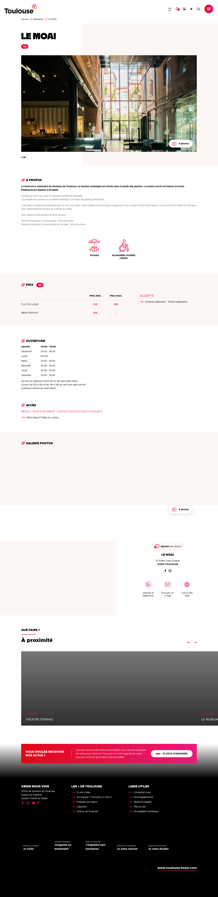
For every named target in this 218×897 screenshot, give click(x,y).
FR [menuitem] (169, 9)
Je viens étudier (158, 849)
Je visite (28, 849)
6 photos (184, 143)
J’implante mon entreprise (95, 847)
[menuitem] (169, 9)
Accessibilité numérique (146, 811)
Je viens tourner (127, 849)
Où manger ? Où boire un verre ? (94, 797)
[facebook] (165, 570)
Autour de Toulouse (87, 811)
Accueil (24, 19)
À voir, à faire (83, 792)
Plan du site (140, 807)
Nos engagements (143, 797)
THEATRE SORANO (39, 719)
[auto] (191, 9)
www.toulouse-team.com (177, 868)
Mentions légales (142, 802)
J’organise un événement (62, 847)
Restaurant (38, 19)
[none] (169, 9)
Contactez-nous (142, 792)
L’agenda (81, 807)
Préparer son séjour (87, 802)
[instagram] (170, 570)
